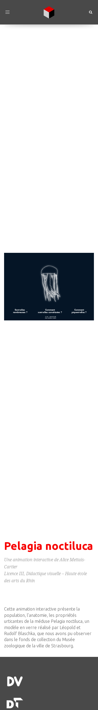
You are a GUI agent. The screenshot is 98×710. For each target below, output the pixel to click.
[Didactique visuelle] (49, 681)
